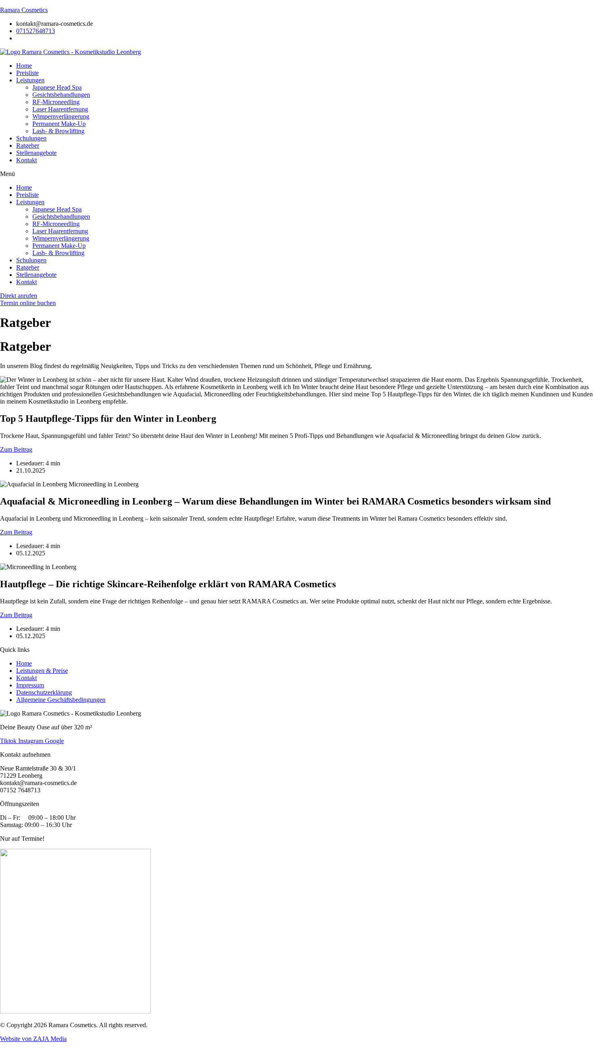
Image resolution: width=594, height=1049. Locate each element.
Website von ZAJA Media (33, 1038)
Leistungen (30, 80)
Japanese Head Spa (57, 87)
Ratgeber (27, 145)
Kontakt (26, 160)
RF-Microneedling (56, 101)
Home (24, 65)
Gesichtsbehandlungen (61, 94)
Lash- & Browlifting (58, 131)
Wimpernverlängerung (60, 116)
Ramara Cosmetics (24, 9)
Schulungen (31, 138)
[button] (297, 174)
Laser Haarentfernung (60, 109)
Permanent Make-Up (59, 123)
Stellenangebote (36, 152)
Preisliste (27, 72)
